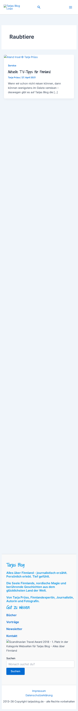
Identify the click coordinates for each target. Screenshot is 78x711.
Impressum (39, 691)
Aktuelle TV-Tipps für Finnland (29, 71)
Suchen (10, 658)
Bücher (11, 615)
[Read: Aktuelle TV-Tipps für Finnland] (21, 57)
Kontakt (11, 636)
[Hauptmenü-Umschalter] (70, 7)
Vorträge (12, 622)
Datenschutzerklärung (39, 695)
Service (12, 65)
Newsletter (14, 629)
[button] (39, 7)
